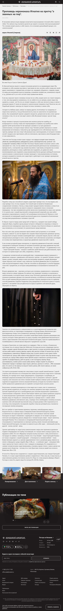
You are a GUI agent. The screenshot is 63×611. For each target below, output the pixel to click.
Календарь (24, 582)
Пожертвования (54, 580)
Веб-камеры (24, 578)
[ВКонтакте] (47, 32)
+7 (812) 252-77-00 (7, 569)
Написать (37, 578)
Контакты (23, 584)
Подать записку (54, 578)
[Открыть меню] (3, 2)
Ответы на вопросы (40, 582)
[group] (32, 509)
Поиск (51, 582)
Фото (3, 590)
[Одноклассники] (50, 32)
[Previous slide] (44, 522)
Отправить (46, 558)
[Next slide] (48, 522)
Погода (37, 584)
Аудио (4, 578)
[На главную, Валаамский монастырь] (29, 2)
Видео (4, 584)
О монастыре (38, 580)
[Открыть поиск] (59, 2)
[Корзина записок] (56, 2)
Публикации (5, 588)
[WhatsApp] (56, 32)
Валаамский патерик (7, 582)
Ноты (3, 580)
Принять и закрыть (53, 607)
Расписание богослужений (9, 592)
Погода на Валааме (45, 537)
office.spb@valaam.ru (8, 572)
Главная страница (25, 580)
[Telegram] (53, 32)
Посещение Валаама (55, 584)
